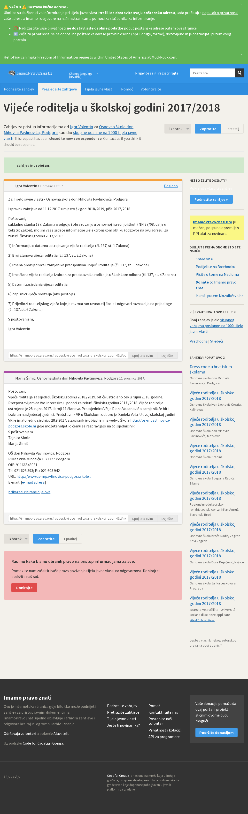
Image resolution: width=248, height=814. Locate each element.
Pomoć (127, 89)
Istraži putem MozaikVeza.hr (219, 295)
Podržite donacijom (216, 732)
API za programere (164, 736)
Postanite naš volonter (160, 721)
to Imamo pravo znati (216, 285)
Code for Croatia (36, 743)
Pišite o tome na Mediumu (217, 274)
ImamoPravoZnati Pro (212, 221)
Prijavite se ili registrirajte (156, 73)
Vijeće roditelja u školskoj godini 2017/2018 (212, 395)
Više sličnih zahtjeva (202, 620)
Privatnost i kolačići (164, 730)
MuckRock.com (164, 57)
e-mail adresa (33, 482)
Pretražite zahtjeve (123, 712)
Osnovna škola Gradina (206, 457)
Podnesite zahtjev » (211, 199)
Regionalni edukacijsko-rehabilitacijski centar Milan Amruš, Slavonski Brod (214, 509)
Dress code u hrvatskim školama (211, 369)
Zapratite (208, 128)
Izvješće (167, 355)
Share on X (204, 258)
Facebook (240, 777)
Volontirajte (151, 89)
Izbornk (175, 128)
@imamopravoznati (230, 777)
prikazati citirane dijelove (29, 491)
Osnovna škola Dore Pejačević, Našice (217, 562)
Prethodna (199, 341)
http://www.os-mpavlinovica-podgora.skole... (53, 476)
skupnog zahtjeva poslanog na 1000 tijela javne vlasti (216, 325)
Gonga (57, 743)
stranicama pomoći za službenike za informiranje (113, 18)
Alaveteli (61, 733)
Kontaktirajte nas (163, 712)
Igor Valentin (81, 126)
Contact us (111, 138)
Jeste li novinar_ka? (123, 725)
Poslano (171, 185)
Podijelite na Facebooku (215, 266)
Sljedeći (216, 341)
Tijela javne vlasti (99, 89)
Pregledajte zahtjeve (59, 89)
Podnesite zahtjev (19, 89)
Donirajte (24, 587)
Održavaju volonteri (20, 733)
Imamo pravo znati (30, 73)
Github (220, 777)
